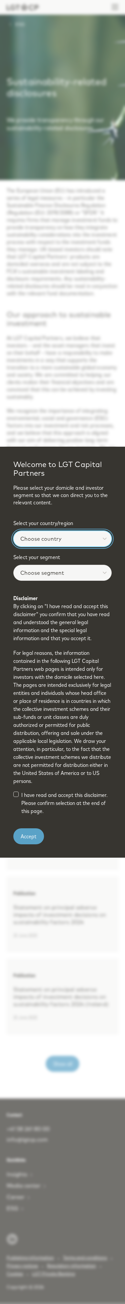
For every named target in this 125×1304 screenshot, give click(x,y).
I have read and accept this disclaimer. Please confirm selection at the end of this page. (64, 803)
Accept (28, 836)
